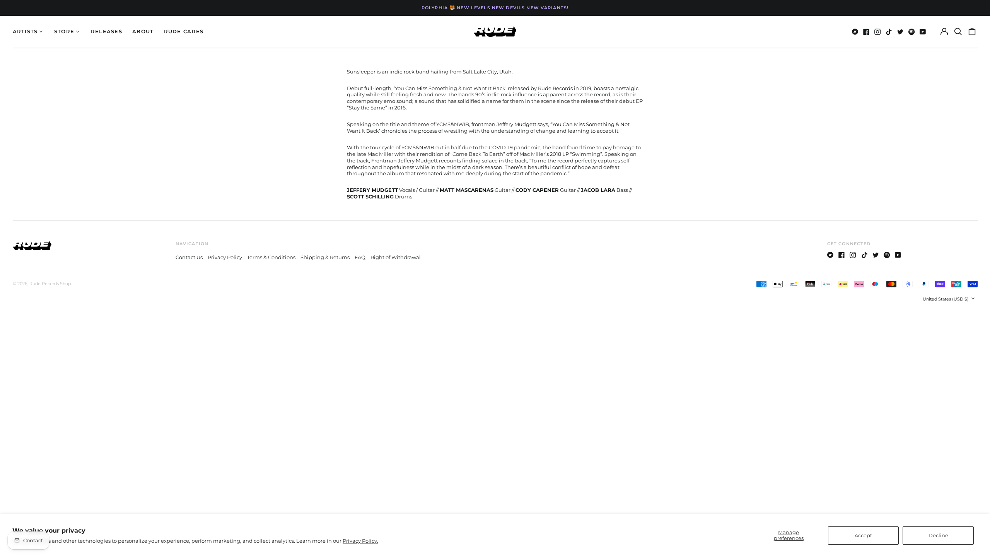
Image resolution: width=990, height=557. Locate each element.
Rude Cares (184, 31)
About (143, 31)
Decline (938, 535)
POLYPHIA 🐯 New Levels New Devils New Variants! (495, 7)
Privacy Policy (225, 257)
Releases (106, 31)
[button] (958, 31)
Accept (863, 535)
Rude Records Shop (50, 283)
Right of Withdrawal (395, 257)
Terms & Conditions (271, 257)
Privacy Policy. (360, 541)
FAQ (360, 257)
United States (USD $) (946, 299)
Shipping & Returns (325, 257)
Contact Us (189, 257)
